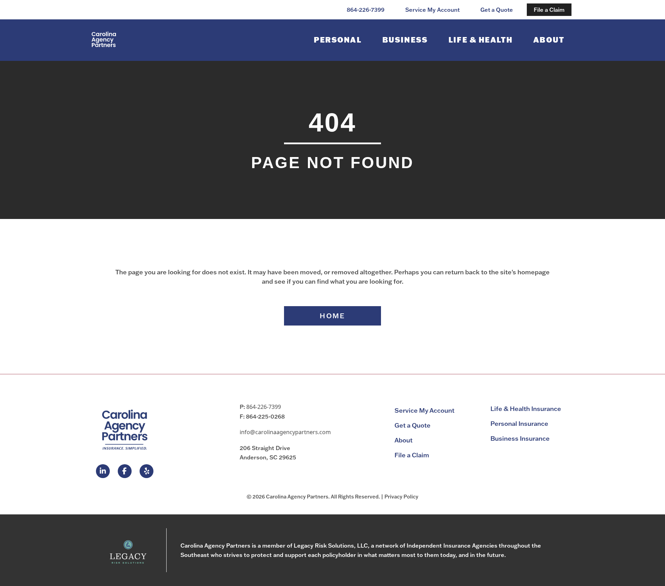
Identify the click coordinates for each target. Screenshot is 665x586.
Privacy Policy (401, 496)
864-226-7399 (263, 407)
